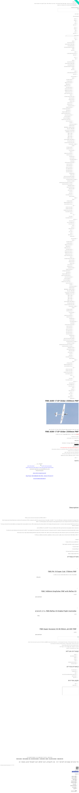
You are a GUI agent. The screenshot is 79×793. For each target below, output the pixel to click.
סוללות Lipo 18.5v (69, 170)
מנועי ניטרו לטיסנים (69, 207)
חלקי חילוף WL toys (70, 141)
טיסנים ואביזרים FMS (68, 82)
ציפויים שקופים (69, 104)
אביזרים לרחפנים (69, 154)
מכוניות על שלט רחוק (70, 42)
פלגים (71, 213)
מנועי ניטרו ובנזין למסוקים (68, 210)
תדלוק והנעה (70, 234)
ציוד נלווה (72, 50)
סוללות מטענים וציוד (70, 45)
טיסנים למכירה (42, 758)
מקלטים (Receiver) (71, 185)
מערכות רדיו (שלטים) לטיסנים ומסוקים (65, 182)
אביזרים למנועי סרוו (69, 194)
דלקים (71, 230)
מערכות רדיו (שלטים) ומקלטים (69, 47)
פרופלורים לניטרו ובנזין (68, 114)
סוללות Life (72, 161)
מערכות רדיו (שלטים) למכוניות (67, 184)
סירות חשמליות (71, 156)
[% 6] (38, 564)
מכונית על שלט (19, 758)
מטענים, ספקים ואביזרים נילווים (69, 176)
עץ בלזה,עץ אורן (71, 220)
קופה (75, 21)
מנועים (73, 48)
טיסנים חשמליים (69, 81)
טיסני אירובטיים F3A (68, 91)
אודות (75, 23)
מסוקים (73, 145)
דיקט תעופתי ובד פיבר (70, 222)
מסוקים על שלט (25, 758)
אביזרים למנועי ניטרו (68, 211)
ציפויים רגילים (69, 102)
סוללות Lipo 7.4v (69, 165)
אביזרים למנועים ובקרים (68, 204)
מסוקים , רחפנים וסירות (72, 144)
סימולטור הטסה (71, 196)
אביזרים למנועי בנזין (69, 217)
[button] (75, 771)
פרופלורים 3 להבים (69, 121)
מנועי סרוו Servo (71, 188)
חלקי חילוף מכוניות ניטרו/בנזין (69, 142)
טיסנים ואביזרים (73, 76)
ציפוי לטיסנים (72, 101)
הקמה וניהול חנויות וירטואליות (5, 765)
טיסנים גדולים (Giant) (68, 90)
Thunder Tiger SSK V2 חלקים (69, 139)
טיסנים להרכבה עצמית (68, 88)
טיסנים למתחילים (69, 79)
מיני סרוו (70, 191)
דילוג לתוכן (77, 770)
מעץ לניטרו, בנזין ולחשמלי (65, 119)
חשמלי (73, 199)
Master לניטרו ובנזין (66, 118)
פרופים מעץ (68, 110)
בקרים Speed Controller (68, 202)
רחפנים (71, 151)
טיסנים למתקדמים (69, 87)
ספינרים (70, 122)
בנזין (73, 214)
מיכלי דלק (70, 231)
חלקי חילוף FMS (67, 85)
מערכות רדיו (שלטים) (70, 181)
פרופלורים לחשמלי (69, 107)
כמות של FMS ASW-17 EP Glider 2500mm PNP (70, 443)
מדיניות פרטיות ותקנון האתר (71, 53)
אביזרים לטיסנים (71, 99)
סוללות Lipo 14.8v (69, 168)
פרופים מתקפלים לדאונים (65, 113)
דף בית (75, 18)
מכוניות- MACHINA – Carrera (69, 127)
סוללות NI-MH (71, 173)
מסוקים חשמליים (69, 147)
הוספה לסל (76, 444)
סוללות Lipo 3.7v (69, 164)
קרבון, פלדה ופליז (71, 224)
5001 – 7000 (70, 136)
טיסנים (73, 41)
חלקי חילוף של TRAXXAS (70, 131)
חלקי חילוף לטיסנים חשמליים (69, 96)
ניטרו (73, 205)
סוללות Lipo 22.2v (69, 171)
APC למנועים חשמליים (66, 108)
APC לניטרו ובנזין (67, 116)
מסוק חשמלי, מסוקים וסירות (69, 44)
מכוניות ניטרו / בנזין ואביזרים (69, 130)
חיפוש (78, 35)
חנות (75, 39)
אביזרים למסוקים (69, 148)
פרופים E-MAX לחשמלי (66, 111)
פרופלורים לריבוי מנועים (68, 153)
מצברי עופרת (72, 174)
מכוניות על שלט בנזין (52, 758)
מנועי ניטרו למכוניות (69, 208)
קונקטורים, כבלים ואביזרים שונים (68, 177)
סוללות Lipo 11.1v (69, 167)
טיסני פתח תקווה (60, 758)
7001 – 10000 (69, 137)
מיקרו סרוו (70, 193)
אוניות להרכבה (72, 157)
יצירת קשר (74, 24)
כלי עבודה (72, 227)
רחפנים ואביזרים (71, 150)
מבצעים (75, 20)
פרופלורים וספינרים (71, 105)
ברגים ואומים (72, 236)
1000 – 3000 (70, 133)
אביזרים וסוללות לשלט (70, 187)
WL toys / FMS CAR (70, 128)
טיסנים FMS (68, 84)
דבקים (73, 225)
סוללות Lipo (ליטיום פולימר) (69, 162)
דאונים (71, 94)
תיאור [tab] (75, 457)
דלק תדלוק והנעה (71, 228)
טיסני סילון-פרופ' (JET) (68, 93)
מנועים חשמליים (69, 200)
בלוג (29, 758)
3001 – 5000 (70, 134)
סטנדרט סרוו (70, 190)
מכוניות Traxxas (71, 125)
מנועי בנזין (70, 216)
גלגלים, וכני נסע (71, 98)
